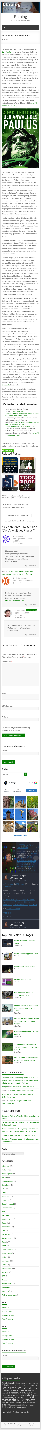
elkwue (28, 1386)
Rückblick (20, 1405)
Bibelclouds (11, 1386)
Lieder (4, 1257)
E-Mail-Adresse (8, 706)
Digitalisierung (7, 1181)
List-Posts (5, 1261)
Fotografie (5, 1196)
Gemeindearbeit (8, 1204)
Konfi (4, 1242)
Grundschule (5, 1393)
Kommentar (7, 661)
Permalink (19, 543)
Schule (25, 1405)
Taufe (13, 1407)
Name (4, 693)
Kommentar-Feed (8, 1315)
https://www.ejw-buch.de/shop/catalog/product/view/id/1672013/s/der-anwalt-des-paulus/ (22, 413)
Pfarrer (33, 1402)
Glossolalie (6, 385)
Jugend (3, 1395)
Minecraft (19, 1400)
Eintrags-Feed (7, 1311)
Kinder (4, 1223)
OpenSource (20, 1402)
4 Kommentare (19, 508)
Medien (4, 1265)
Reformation (13, 1405)
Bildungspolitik (7, 1174)
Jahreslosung (25, 1392)
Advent (26, 1383)
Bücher (7, 508)
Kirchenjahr (6, 1234)
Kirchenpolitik (7, 1238)
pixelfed (6, 1404)
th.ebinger (8, 504)
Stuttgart (6, 1407)
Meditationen (7, 1268)
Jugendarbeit (7, 1219)
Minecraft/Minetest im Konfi (25, 966)
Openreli (12, 1402)
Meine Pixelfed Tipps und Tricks (26, 953)
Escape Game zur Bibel (22, 979)
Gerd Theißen (7, 52)
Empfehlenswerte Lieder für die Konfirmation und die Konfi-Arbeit (26, 1008)
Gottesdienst (7, 1208)
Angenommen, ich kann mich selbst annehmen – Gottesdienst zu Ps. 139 (26, 1047)
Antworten (31, 565)
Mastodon (8, 1399)
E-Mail (5, 750)
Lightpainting (17, 1397)
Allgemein (5, 1166)
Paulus (14, 497)
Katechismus (20, 1395)
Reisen (4, 1280)
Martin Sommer (21, 578)
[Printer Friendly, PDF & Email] (8, 450)
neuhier (5, 1402)
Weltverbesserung (9, 1295)
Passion (29, 1402)
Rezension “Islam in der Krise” (16, 515)
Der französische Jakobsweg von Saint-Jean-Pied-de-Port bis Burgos (26, 1021)
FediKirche (9, 1388)
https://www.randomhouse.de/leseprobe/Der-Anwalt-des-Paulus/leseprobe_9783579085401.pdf (22, 424)
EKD (3, 1189)
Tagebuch (5, 1291)
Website (5, 717)
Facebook (34, 1386)
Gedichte (5, 1200)
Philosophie (24, 497)
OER (3, 1276)
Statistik (32, 1405)
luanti (30, 1397)
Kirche (27, 1395)
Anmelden (5, 1308)
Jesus (35, 1393)
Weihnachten (21, 1407)
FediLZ (21, 1388)
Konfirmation (7, 1253)
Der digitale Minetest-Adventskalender (21, 521)
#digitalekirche (9, 1383)
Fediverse (32, 1387)
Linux (25, 1398)
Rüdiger (5, 1087)
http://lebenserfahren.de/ (14, 601)
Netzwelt (5, 1272)
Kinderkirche (6, 1227)
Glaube (13, 1390)
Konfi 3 (4, 1246)
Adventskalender (33, 1383)
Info (3, 1211)
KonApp (34, 1395)
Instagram (13, 1393)
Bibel (13, 495)
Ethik (4, 1192)
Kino (3, 1230)
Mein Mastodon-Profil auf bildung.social (15, 1412)
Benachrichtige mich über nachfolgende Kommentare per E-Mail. (17, 729)
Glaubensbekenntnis (25, 1390)
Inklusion (5, 1215)
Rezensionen (6, 1284)
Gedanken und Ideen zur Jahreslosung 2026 (18, 1135)
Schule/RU (6, 1287)
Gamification (6, 1390)
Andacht (5, 1170)
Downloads (6, 1185)
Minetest (30, 1399)
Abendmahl (20, 1383)
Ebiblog (20, 16)
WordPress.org (7, 1319)
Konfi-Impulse (7, 1249)
